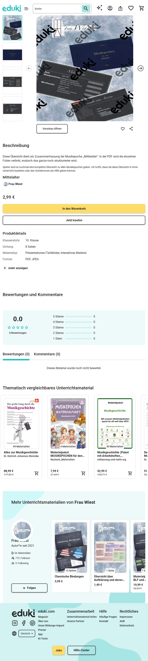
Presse (42, 629)
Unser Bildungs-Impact (51, 625)
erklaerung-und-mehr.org (111, 459)
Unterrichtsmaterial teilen (82, 616)
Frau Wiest (15, 184)
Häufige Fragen (108, 616)
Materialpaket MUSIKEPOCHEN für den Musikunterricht (66, 454)
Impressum (126, 616)
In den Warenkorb (74, 208)
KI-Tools (43, 638)
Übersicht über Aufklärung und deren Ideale (108, 578)
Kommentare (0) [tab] (47, 354)
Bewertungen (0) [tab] (16, 354)
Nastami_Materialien (63, 459)
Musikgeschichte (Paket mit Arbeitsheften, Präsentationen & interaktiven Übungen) (113, 454)
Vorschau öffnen (52, 128)
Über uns (43, 621)
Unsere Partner (75, 621)
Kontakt (103, 621)
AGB (122, 621)
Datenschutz (127, 625)
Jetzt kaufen (74, 220)
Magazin (43, 616)
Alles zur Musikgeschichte (21, 452)
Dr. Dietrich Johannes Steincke (21, 456)
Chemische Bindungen (69, 576)
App (40, 634)
